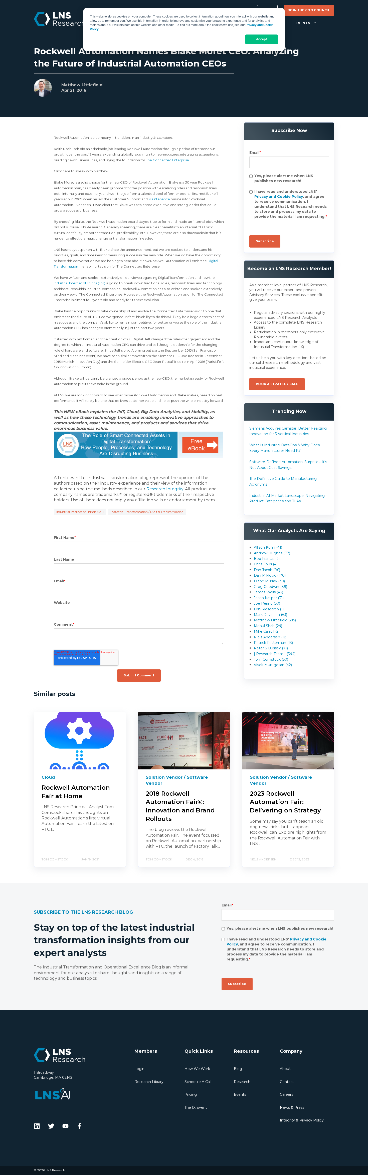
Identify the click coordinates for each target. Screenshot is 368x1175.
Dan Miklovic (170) (270, 575)
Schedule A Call (198, 1081)
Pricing (191, 1094)
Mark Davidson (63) (270, 614)
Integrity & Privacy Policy (302, 1120)
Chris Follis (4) (265, 564)
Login (139, 1068)
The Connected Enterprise (167, 160)
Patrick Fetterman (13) (273, 642)
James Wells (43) (268, 592)
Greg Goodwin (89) (270, 586)
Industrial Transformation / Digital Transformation (147, 512)
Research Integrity (164, 489)
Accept (261, 39)
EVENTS (303, 23)
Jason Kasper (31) (269, 598)
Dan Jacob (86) (267, 570)
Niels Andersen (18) (270, 637)
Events (240, 1094)
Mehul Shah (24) (268, 626)
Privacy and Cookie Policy (278, 196)
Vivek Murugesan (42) (273, 665)
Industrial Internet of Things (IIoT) (79, 283)
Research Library (148, 1081)
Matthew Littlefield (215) (275, 620)
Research (242, 1081)
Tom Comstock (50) (271, 659)
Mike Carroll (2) (266, 631)
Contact (287, 1081)
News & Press (292, 1107)
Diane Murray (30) (269, 581)
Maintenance (159, 199)
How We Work (197, 1068)
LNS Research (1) (269, 609)
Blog (238, 1068)
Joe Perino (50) (267, 603)
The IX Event (196, 1107)
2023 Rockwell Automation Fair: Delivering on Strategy (285, 802)
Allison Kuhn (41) (268, 547)
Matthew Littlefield (82, 85)
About (285, 1068)
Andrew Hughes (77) (272, 553)
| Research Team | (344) (274, 654)
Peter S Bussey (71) (271, 648)
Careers (286, 1094)
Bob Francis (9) (267, 558)
